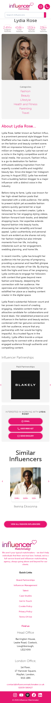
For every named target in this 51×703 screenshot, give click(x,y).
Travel (25, 113)
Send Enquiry (27, 436)
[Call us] (47, 6)
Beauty (25, 95)
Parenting (25, 108)
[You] (21, 695)
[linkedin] (40, 695)
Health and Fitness (25, 104)
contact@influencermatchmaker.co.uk (25, 684)
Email (27, 421)
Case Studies (25, 596)
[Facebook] (34, 695)
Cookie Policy (25, 606)
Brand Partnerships (25, 580)
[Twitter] (9, 695)
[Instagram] (15, 695)
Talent (26, 590)
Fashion (25, 91)
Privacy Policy (25, 611)
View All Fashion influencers (25, 524)
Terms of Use (25, 617)
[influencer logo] (21, 6)
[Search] (45, 15)
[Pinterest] (28, 695)
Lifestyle (25, 100)
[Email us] (40, 6)
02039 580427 (25, 687)
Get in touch (25, 601)
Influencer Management (25, 585)
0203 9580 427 (27, 428)
